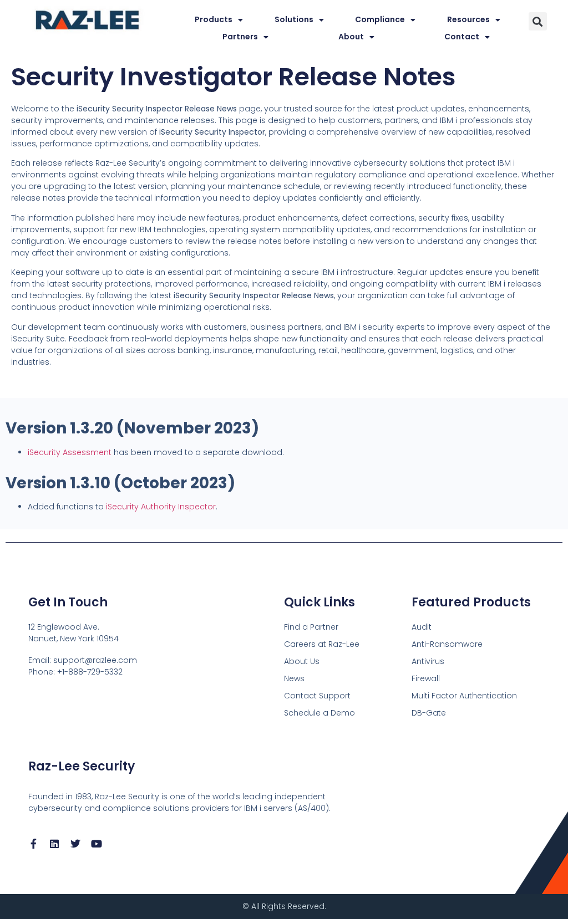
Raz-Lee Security (81, 766)
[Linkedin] (54, 844)
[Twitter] (75, 844)
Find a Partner (311, 626)
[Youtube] (97, 844)
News (294, 678)
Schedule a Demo (319, 712)
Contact (461, 36)
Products (213, 19)
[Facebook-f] (33, 844)
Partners (240, 36)
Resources (468, 19)
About (351, 36)
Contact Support (317, 695)
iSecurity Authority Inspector (161, 506)
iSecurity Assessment (69, 452)
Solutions (294, 19)
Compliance (380, 19)
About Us (302, 661)
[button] (538, 21)
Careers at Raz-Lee (321, 644)
